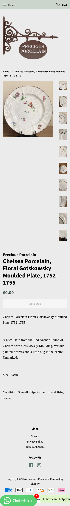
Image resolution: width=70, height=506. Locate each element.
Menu (11, 5)
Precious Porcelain (38, 479)
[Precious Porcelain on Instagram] (39, 466)
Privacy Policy (35, 441)
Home (6, 71)
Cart (64, 5)
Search (35, 436)
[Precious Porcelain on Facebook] (31, 466)
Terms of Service (35, 446)
